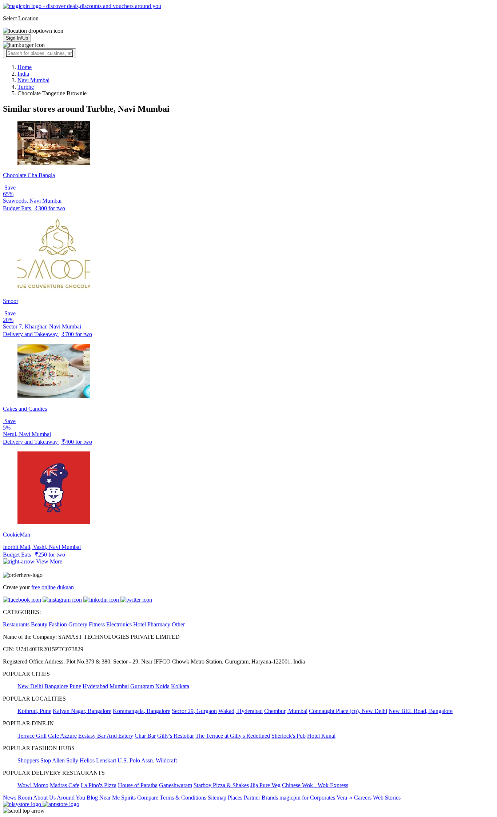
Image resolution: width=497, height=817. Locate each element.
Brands (270, 797)
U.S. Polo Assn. (136, 760)
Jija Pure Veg (265, 785)
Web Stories (387, 797)
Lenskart (106, 760)
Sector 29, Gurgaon (194, 711)
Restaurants (16, 624)
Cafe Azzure (62, 736)
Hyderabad (95, 686)
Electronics (119, 624)
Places (235, 797)
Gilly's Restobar (175, 736)
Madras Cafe (64, 785)
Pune (75, 686)
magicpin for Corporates (307, 797)
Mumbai (119, 686)
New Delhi (30, 686)
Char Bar (145, 736)
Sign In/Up (17, 38)
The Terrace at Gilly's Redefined (232, 736)
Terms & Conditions (183, 797)
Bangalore (56, 686)
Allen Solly (65, 760)
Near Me (109, 797)
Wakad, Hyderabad (240, 711)
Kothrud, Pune (34, 711)
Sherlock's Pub (288, 736)
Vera (342, 797)
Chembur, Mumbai (285, 711)
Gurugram (142, 686)
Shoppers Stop (34, 760)
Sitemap (217, 797)
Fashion (58, 624)
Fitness (97, 624)
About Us (44, 797)
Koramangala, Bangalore (141, 711)
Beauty (39, 624)
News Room (17, 797)
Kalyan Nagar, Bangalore (82, 711)
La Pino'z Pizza (98, 785)
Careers (362, 797)
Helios (87, 760)
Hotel (139, 624)
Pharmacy (158, 624)
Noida (162, 686)
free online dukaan (52, 587)
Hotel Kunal (321, 736)
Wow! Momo (32, 785)
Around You (71, 797)
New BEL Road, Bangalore (421, 711)
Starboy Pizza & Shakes (221, 785)
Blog (92, 797)
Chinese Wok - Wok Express (315, 785)
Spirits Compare (139, 797)
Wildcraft (166, 760)
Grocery (77, 624)
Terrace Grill (32, 736)
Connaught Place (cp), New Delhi (348, 711)
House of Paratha (138, 785)
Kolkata (180, 686)
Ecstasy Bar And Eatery (105, 736)
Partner (252, 797)
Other (178, 624)
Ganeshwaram (175, 785)
